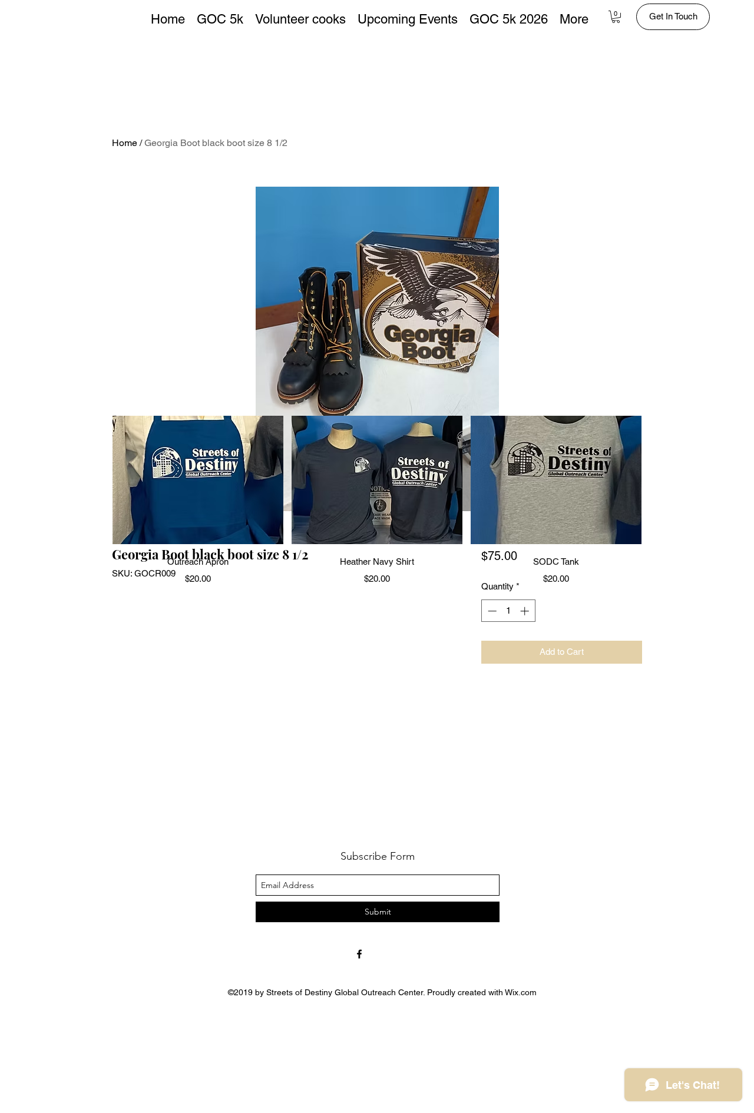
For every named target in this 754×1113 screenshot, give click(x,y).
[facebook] (359, 954)
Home (124, 142)
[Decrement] (491, 611)
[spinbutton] (508, 611)
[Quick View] (198, 480)
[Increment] (526, 611)
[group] (377, 500)
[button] (616, 17)
